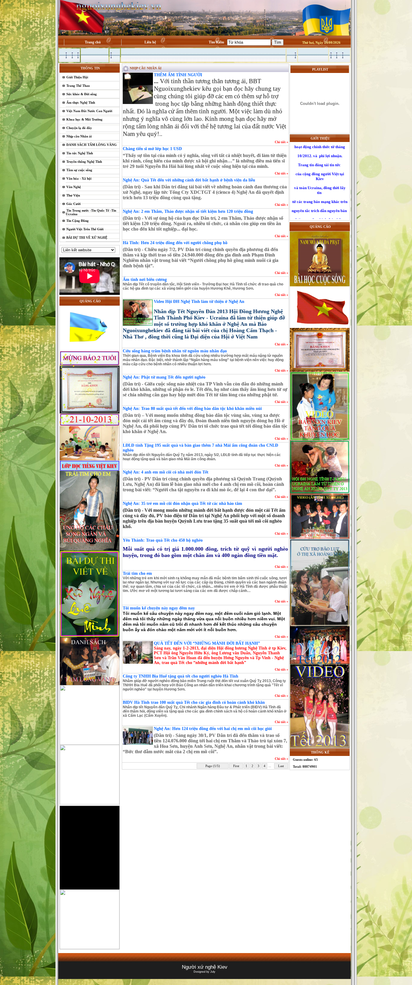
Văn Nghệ (73, 187)
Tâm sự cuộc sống (79, 170)
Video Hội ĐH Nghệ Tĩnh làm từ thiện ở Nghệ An (199, 301)
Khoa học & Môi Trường (84, 119)
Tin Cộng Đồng (77, 220)
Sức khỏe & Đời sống (81, 94)
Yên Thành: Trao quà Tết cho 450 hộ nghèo (163, 540)
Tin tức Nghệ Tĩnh (79, 153)
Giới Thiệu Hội (77, 77)
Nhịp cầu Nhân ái (79, 136)
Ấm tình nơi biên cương (145, 279)
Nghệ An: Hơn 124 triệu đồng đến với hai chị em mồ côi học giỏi (213, 728)
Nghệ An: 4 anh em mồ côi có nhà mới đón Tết (165, 472)
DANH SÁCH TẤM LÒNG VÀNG (91, 144)
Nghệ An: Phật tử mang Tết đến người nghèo (164, 377)
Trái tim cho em (137, 573)
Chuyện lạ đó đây (79, 128)
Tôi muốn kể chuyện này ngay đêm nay (159, 608)
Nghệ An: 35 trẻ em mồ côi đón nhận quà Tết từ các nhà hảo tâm (182, 503)
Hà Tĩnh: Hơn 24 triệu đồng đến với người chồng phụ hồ (175, 243)
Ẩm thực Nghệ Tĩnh (80, 102)
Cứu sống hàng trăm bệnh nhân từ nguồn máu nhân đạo (175, 351)
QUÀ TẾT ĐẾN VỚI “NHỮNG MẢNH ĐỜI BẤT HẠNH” (207, 643)
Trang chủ (93, 42)
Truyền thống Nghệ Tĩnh (84, 161)
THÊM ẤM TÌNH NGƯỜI (178, 75)
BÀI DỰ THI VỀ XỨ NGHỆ (86, 237)
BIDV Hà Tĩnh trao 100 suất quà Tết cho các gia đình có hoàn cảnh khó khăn (194, 702)
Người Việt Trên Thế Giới (84, 229)
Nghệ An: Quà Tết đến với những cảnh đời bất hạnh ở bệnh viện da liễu (189, 180)
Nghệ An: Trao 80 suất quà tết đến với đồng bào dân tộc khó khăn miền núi (192, 408)
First (236, 766)
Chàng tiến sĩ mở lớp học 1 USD (152, 148)
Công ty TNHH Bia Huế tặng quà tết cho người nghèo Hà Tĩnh (180, 676)
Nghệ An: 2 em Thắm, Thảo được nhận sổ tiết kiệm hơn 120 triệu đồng (188, 211)
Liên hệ (150, 42)
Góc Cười (73, 204)
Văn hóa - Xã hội (78, 178)
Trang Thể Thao (78, 85)
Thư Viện (73, 195)
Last (281, 766)
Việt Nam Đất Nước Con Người (89, 111)
